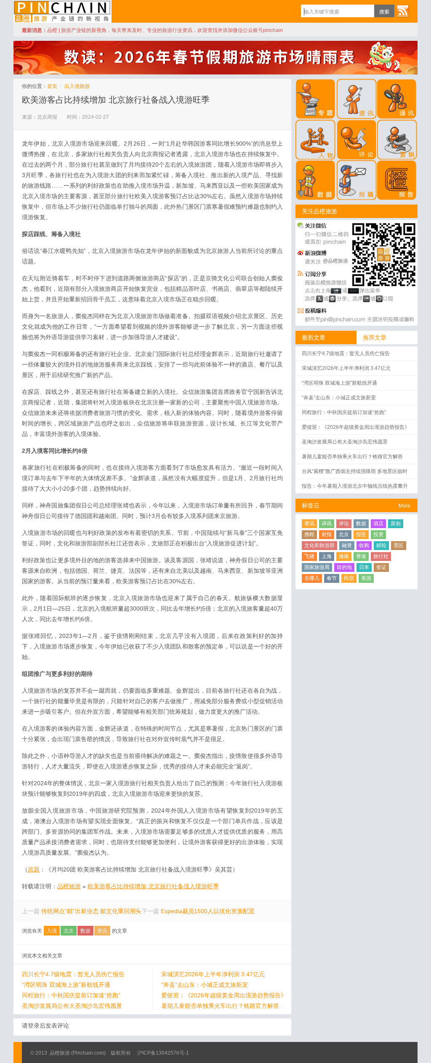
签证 (381, 567)
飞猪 (309, 556)
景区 (399, 545)
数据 (85, 931)
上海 (327, 556)
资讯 (102, 931)
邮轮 (381, 545)
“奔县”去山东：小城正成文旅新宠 (204, 984)
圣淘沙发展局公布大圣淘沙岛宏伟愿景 (72, 1005)
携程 (309, 534)
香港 (361, 556)
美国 (366, 578)
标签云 (310, 505)
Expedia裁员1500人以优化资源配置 (208, 911)
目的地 (344, 567)
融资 (347, 545)
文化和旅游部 (319, 545)
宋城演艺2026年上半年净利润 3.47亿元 (213, 974)
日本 (364, 567)
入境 (52, 931)
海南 (344, 556)
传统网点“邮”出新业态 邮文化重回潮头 (91, 911)
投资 (378, 534)
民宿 (349, 578)
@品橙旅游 (335, 261)
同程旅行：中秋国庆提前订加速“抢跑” (71, 995)
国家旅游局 (317, 567)
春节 (332, 578)
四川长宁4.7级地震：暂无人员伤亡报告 (73, 974)
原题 (34, 869)
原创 (396, 523)
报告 (361, 534)
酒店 (378, 523)
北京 (69, 931)
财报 (327, 534)
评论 (344, 523)
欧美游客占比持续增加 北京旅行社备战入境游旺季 (116, 99)
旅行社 (380, 556)
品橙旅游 (62, 11)
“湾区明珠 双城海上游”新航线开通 (66, 984)
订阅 (402, 11)
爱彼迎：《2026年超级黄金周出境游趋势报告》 (224, 995)
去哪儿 (311, 578)
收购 (364, 545)
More (404, 506)
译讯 (327, 523)
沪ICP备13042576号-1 (163, 1053)
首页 (52, 86)
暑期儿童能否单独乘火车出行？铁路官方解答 (220, 1005)
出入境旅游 (77, 86)
